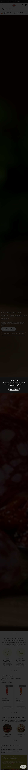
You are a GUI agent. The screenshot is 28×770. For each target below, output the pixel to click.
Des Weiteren (14, 389)
